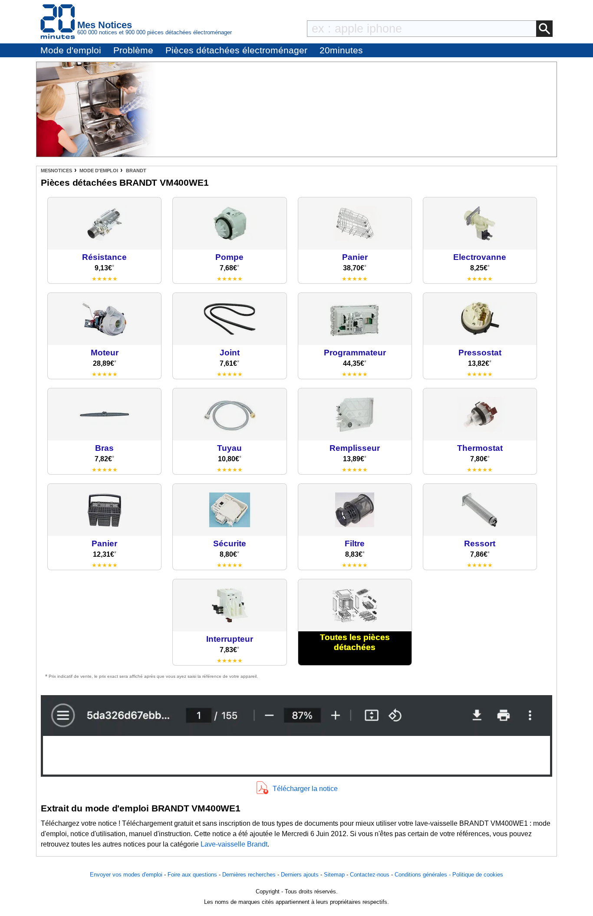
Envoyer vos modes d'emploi (126, 874)
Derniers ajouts (300, 874)
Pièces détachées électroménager (236, 50)
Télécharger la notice (305, 788)
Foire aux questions (192, 874)
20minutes (341, 50)
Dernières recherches (249, 874)
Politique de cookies (477, 874)
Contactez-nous (369, 874)
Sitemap (334, 874)
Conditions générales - (423, 874)
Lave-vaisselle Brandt (234, 844)
